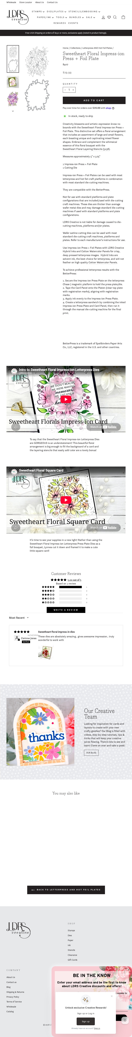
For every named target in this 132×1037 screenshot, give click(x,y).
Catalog (10, 1011)
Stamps (37, 11)
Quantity (70, 84)
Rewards (60, 23)
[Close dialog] (128, 970)
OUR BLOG (91, 752)
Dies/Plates (55, 11)
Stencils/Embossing (83, 11)
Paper (70, 940)
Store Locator (25, 2)
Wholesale (11, 2)
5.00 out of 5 (74, 579)
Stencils (71, 950)
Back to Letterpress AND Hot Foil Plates (68, 889)
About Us (39, 2)
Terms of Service (14, 1001)
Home (65, 48)
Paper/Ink (44, 17)
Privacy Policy (12, 997)
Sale (89, 17)
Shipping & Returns (15, 992)
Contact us (11, 982)
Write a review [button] (66, 610)
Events (73, 23)
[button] (48, 587)
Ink (69, 945)
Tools (60, 17)
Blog (8, 987)
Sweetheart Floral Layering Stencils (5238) (86, 149)
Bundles (75, 17)
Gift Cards (72, 960)
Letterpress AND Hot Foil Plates (97, 48)
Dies (70, 935)
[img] (21, 631)
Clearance (72, 955)
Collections (75, 48)
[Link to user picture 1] (46, 652)
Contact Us (52, 2)
